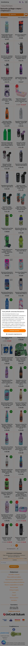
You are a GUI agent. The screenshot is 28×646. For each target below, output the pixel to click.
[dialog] (14, 323)
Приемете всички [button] (14, 330)
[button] (14, 334)
